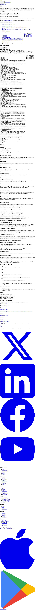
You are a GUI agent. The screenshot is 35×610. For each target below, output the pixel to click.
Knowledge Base (4, 494)
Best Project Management (6, 499)
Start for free (4, 4)
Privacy (1, 528)
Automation (4, 482)
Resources (2, 3)
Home (1, 6)
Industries (6, 2)
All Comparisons (4, 525)
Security (5, 528)
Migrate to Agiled (4, 491)
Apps (8, 2)
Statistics (3, 489)
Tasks (3, 478)
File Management (4, 481)
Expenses (3, 474)
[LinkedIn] (17, 397)
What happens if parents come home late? (7, 297)
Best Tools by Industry (5, 501)
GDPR (8, 528)
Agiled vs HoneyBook (5, 521)
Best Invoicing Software (5, 498)
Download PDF (10, 22)
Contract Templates (5, 6)
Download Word (4, 22)
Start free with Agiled (3, 303)
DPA (9, 528)
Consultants (4, 514)
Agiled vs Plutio (4, 523)
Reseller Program (4, 509)
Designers (3, 516)
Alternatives (4, 490)
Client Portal (4, 483)
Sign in (1, 4)
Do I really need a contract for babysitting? (7, 298)
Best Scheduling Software (6, 500)
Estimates (3, 473)
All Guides (3, 502)
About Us (3, 506)
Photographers (4, 515)
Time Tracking (4, 479)
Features (2, 2)
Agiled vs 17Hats (4, 522)
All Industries (4, 517)
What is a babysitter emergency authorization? (7, 295)
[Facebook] (17, 431)
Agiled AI (3, 484)
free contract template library (8, 20)
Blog (3, 488)
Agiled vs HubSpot (5, 524)
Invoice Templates (4, 492)
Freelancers (3, 513)
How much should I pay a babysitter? (6, 294)
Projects (3, 477)
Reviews (3, 508)
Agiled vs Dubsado (5, 520)
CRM (3, 469)
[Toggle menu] (1, 5)
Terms (3, 528)
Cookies (11, 528)
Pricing (10, 2)
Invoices (3, 472)
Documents (3, 480)
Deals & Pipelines (4, 470)
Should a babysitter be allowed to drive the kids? (8, 296)
